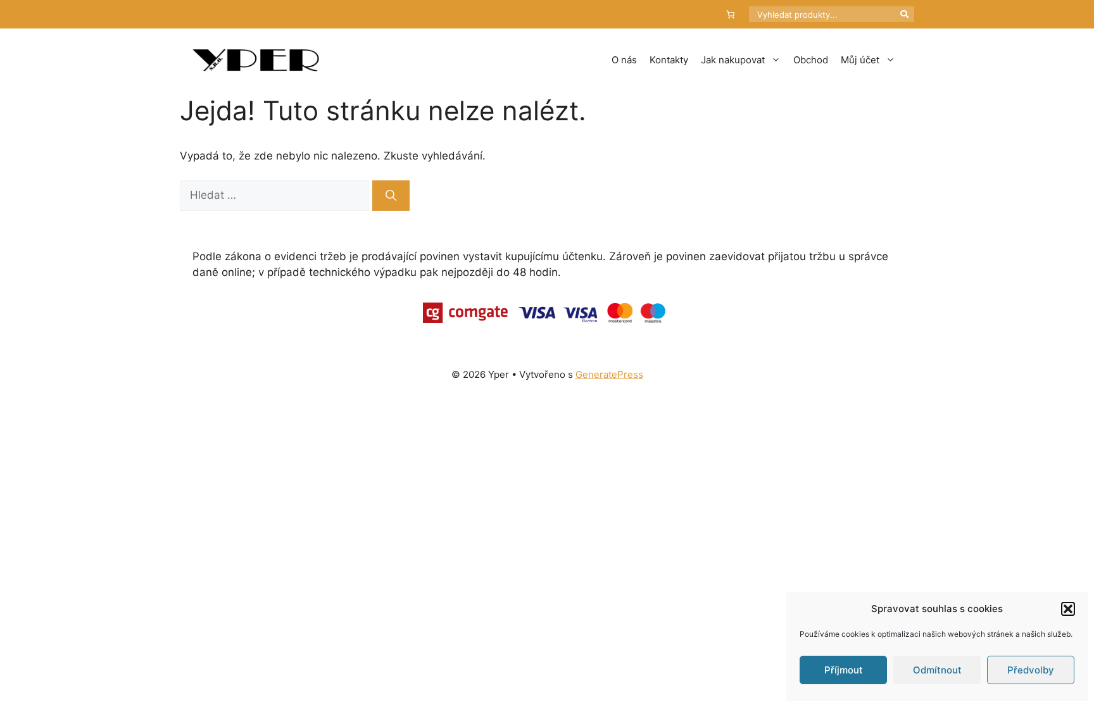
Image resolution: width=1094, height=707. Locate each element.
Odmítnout (937, 670)
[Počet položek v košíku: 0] (730, 14)
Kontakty (669, 60)
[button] (1068, 609)
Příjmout (843, 670)
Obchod (810, 60)
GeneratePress (609, 374)
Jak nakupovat (733, 60)
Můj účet (860, 60)
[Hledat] (391, 195)
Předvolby (1030, 670)
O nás (624, 60)
